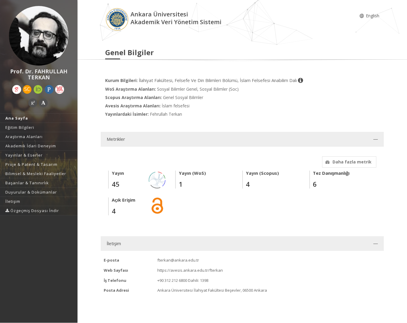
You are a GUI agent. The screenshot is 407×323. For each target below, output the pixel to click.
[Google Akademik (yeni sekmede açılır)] (16, 89)
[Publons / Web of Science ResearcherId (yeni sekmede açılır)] (49, 89)
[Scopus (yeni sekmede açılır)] (27, 89)
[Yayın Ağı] (157, 179)
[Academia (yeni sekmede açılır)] (43, 102)
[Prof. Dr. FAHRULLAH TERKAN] (38, 36)
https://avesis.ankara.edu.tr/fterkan (190, 270)
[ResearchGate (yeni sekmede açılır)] (32, 102)
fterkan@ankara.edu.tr (178, 260)
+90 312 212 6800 (172, 280)
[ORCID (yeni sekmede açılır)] (38, 89)
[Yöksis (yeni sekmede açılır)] (59, 89)
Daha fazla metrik (352, 162)
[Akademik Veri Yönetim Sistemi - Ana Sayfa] (118, 19)
